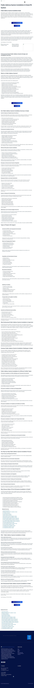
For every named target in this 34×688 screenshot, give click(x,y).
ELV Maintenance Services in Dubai (8, 527)
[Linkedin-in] (3, 662)
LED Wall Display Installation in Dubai (8, 526)
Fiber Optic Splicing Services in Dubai (8, 522)
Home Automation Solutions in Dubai (8, 524)
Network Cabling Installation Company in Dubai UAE (11, 519)
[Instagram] (4, 662)
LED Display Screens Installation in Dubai (9, 525)
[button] (25, 2)
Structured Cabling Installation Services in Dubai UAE (11, 518)
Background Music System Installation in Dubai (10, 511)
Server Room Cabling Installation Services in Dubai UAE (11, 521)
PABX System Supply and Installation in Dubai (10, 517)
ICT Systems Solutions (5, 613)
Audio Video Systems (6, 510)
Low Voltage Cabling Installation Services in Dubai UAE (11, 520)
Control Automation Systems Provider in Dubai (10, 523)
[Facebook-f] (1, 662)
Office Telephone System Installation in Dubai (10, 516)
